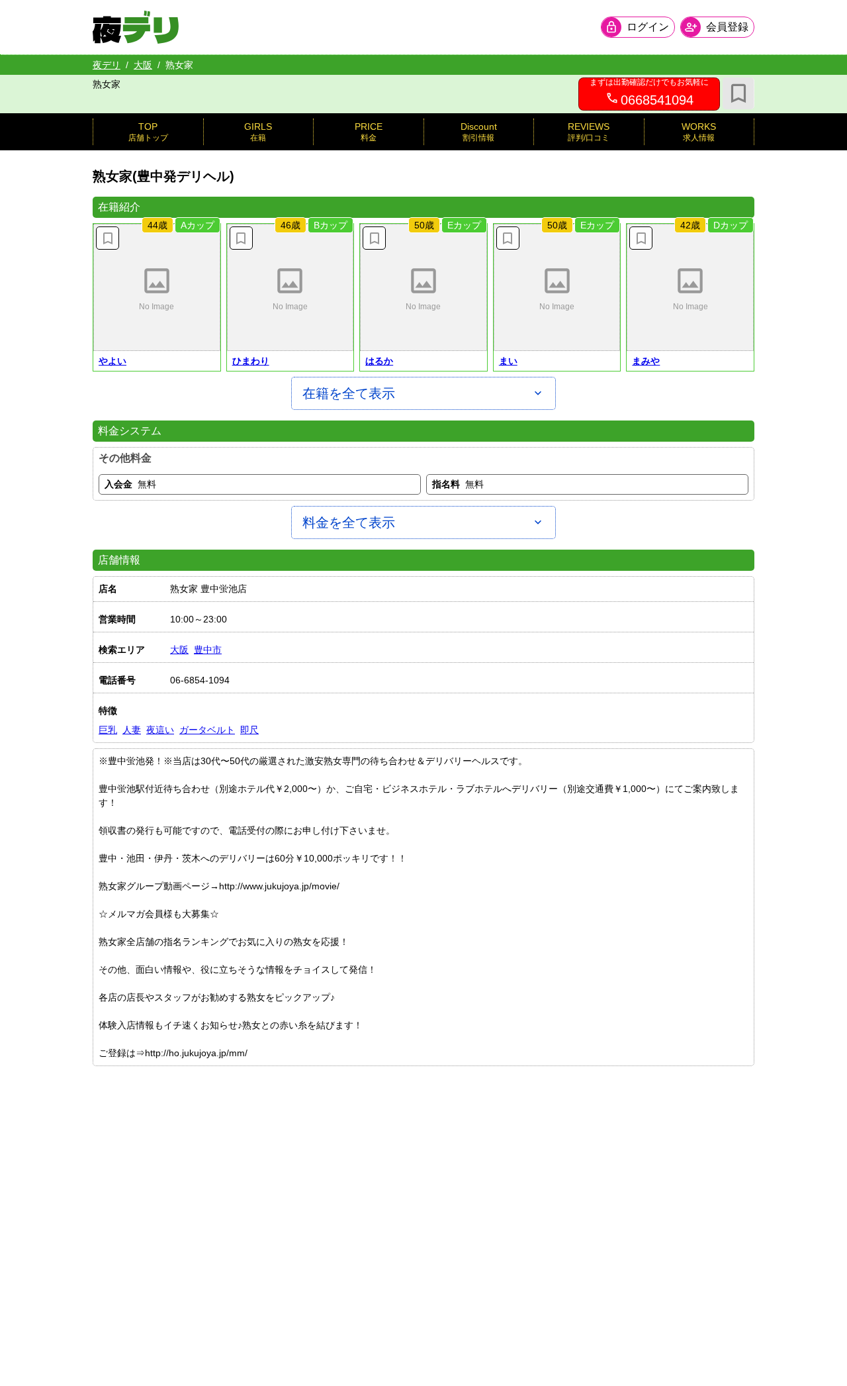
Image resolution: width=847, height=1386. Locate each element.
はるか (379, 361)
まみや (646, 361)
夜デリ (106, 65)
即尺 (249, 729)
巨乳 (108, 729)
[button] (156, 287)
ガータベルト (207, 729)
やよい (112, 361)
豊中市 (208, 649)
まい (508, 361)
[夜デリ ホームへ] (136, 27)
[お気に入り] (738, 93)
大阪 (143, 65)
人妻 (131, 729)
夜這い (160, 729)
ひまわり (250, 361)
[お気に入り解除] (107, 238)
